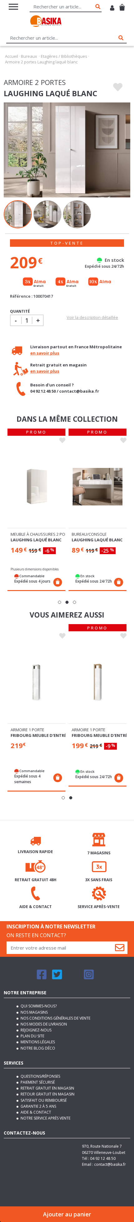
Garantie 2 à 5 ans (38, 1106)
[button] (59, 602)
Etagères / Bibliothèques (64, 56)
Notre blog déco (37, 1048)
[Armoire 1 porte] (36, 682)
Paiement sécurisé (37, 1082)
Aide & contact (35, 1112)
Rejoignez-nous (35, 1030)
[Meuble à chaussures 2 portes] (36, 486)
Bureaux (29, 56)
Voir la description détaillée (92, 317)
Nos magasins (34, 1012)
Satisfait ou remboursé (43, 1100)
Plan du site (32, 1036)
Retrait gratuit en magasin (47, 1088)
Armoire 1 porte (27, 730)
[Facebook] (42, 977)
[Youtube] (73, 977)
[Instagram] (89, 977)
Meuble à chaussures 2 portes (42, 534)
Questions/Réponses (40, 1076)
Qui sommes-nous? (38, 1006)
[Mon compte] (112, 8)
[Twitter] (57, 977)
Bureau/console (89, 534)
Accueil (11, 56)
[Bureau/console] (97, 486)
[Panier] (122, 5)
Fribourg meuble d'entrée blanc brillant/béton (65, 735)
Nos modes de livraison (43, 1024)
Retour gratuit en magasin (47, 1094)
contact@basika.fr (110, 1164)
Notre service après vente (45, 1118)
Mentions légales (37, 1042)
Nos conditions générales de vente (55, 1018)
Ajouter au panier (67, 1214)
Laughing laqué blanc (36, 540)
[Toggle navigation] (13, 6)
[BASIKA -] (45, 22)
